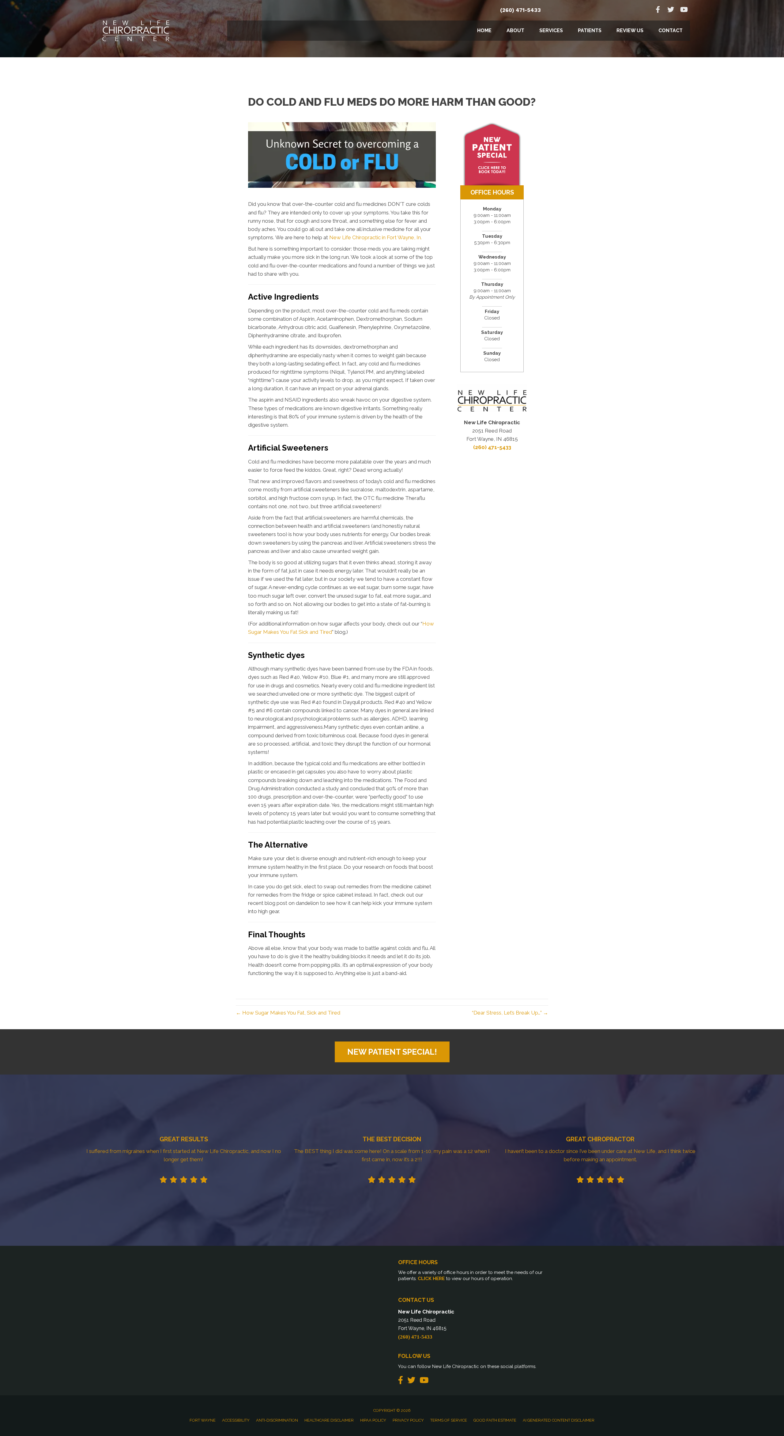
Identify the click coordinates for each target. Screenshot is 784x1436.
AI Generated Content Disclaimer (558, 1420)
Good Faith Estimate (494, 1420)
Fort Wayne (203, 1420)
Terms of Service (448, 1420)
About (515, 30)
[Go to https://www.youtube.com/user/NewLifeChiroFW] (683, 10)
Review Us (629, 30)
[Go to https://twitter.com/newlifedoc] (670, 10)
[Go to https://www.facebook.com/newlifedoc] (657, 10)
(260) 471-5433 (520, 10)
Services (551, 30)
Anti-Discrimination (277, 1420)
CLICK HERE (431, 1278)
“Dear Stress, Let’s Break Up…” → (510, 1013)
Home (484, 30)
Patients (589, 30)
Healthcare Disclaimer (329, 1420)
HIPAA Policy (373, 1420)
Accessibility (236, 1420)
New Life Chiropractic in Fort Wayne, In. (375, 237)
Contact (670, 30)
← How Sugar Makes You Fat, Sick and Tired (288, 1013)
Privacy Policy (408, 1420)
